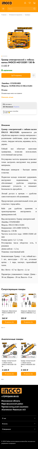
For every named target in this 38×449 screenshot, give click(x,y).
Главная (3, 15)
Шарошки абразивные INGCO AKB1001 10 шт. (9, 313)
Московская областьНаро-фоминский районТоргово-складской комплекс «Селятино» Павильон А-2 (14, 405)
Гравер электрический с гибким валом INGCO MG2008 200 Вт (28, 363)
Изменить (16, 107)
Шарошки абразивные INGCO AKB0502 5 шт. (28, 312)
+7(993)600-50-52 (10, 396)
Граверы (27, 15)
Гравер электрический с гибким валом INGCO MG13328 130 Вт (9, 363)
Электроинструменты (15, 15)
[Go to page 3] (4, 327)
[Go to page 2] (3, 327)
